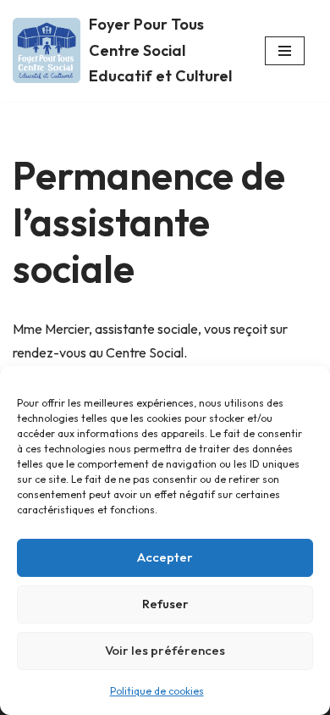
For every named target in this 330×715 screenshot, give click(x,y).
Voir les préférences (165, 650)
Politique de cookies (157, 691)
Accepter (165, 557)
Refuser (165, 604)
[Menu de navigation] (285, 50)
